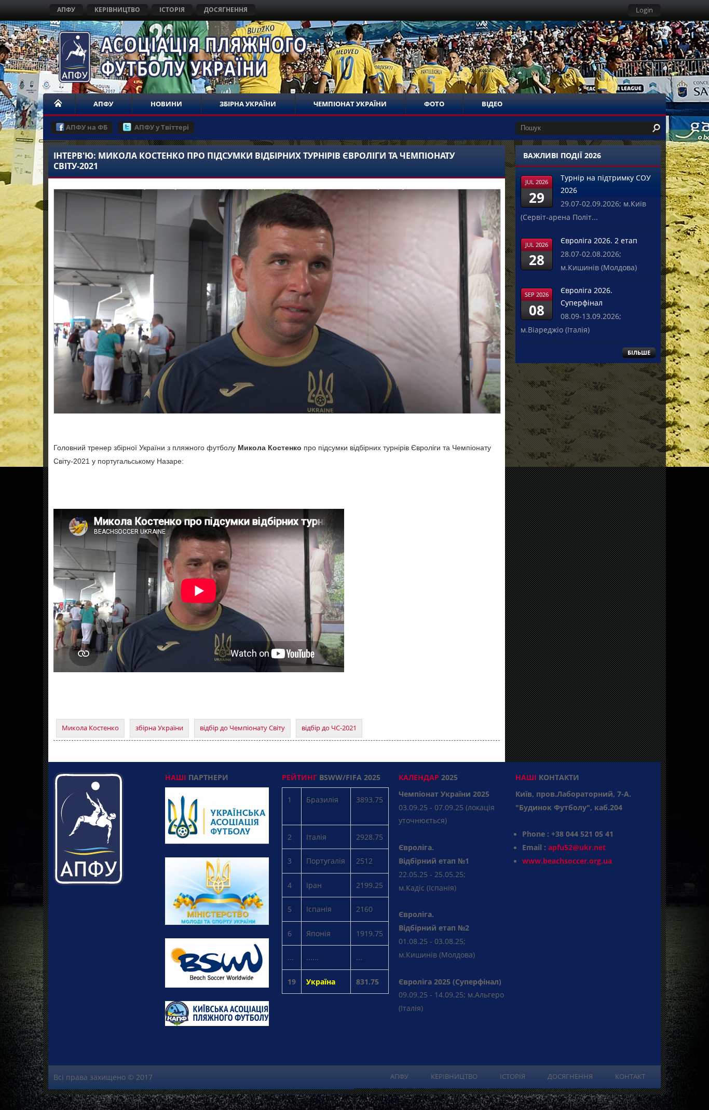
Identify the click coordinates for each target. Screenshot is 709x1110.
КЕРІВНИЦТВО (117, 9)
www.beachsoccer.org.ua (567, 861)
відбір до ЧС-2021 (329, 727)
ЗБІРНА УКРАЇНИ (248, 103)
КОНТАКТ (630, 1076)
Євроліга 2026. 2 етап (599, 240)
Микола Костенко (90, 727)
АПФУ (66, 9)
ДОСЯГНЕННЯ (226, 9)
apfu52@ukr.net (577, 847)
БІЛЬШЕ (639, 352)
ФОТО (434, 103)
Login (644, 10)
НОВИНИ (166, 103)
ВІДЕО (492, 103)
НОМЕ (58, 103)
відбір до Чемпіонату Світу (242, 727)
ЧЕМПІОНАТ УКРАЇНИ (350, 103)
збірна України (159, 727)
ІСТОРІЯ (172, 9)
